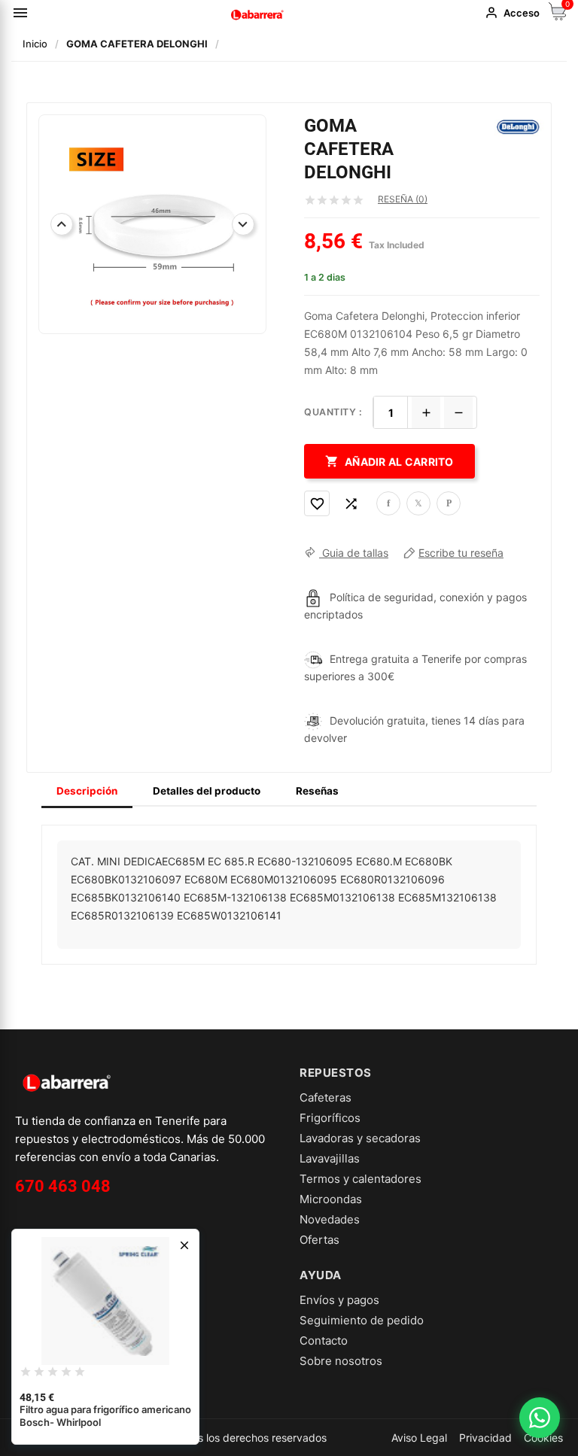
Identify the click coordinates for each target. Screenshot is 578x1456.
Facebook (388, 503)
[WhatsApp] (539, 1417)
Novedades (330, 1219)
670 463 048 (63, 1186)
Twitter (418, 503)
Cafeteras (325, 1097)
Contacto (324, 1340)
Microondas (331, 1199)
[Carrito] (558, 16)
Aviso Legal (419, 1437)
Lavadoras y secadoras (360, 1138)
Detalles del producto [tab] (206, 791)
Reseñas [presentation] (317, 791)
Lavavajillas (330, 1158)
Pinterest (449, 503)
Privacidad (485, 1437)
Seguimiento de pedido (362, 1320)
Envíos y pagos (339, 1300)
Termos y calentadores (360, 1179)
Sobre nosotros (341, 1361)
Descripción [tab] (86, 791)
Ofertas (319, 1240)
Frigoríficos (330, 1118)
